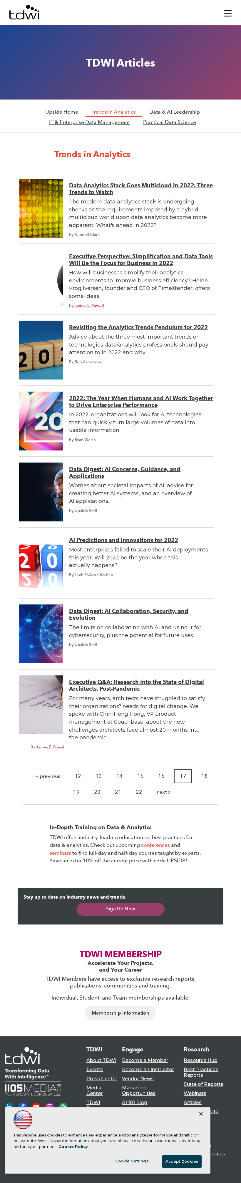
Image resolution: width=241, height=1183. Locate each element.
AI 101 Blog (134, 1102)
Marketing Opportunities (138, 1090)
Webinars (195, 1093)
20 (97, 792)
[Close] (201, 1113)
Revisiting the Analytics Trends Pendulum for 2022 (138, 327)
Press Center (101, 1078)
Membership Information (120, 1013)
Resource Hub (200, 1060)
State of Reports (203, 1084)
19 (76, 792)
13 (99, 776)
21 (118, 792)
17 (183, 776)
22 (139, 792)
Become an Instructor (148, 1069)
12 (78, 776)
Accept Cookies (181, 1161)
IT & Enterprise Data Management (89, 122)
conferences (155, 845)
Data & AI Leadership (174, 112)
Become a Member (145, 1060)
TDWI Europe (95, 1105)
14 (119, 776)
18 (204, 776)
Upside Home (61, 112)
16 (161, 776)
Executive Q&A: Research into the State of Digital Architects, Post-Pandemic (136, 685)
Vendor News (138, 1078)
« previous (48, 776)
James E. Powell (89, 305)
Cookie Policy (73, 1146)
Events (94, 1069)
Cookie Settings (132, 1161)
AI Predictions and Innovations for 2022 (123, 540)
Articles (193, 1102)
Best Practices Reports (201, 1072)
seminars (60, 853)
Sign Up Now (120, 909)
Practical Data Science (169, 122)
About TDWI (101, 1060)
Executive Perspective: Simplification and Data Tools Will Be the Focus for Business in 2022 (141, 259)
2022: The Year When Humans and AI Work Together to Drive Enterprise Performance (141, 401)
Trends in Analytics (113, 112)
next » (163, 792)
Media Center (94, 1090)
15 (140, 776)
